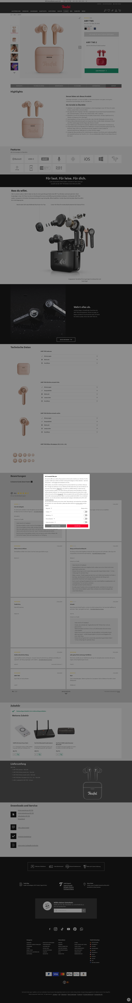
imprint (46, 505)
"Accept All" (60, 494)
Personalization (49, 518)
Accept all (78, 526)
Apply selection (55, 526)
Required (48, 508)
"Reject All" (59, 488)
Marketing (48, 515)
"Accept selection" (49, 499)
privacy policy (79, 503)
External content (50, 522)
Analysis (48, 511)
